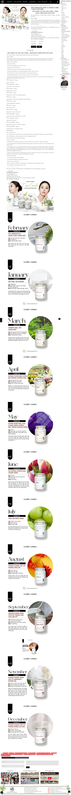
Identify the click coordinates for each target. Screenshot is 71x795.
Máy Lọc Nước (65, 34)
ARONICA (64, 70)
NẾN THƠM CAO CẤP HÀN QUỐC (29, 754)
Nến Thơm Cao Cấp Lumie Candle (24, 5)
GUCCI (62, 41)
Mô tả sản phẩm (30, 50)
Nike (62, 52)
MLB (62, 54)
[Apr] (18, 27)
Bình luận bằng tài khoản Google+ (22, 757)
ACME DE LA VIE (64, 28)
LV (61, 43)
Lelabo (62, 55)
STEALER (63, 46)
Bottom (62, 12)
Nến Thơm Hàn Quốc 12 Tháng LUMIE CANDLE (44, 754)
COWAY (62, 32)
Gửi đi (28, 767)
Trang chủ (6, 5)
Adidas (62, 51)
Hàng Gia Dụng (64, 68)
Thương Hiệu (63, 25)
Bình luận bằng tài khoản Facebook (8, 757)
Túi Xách (63, 18)
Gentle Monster (63, 21)
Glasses (62, 24)
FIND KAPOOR (64, 26)
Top (62, 11)
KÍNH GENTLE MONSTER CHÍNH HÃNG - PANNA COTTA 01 (65, 87)
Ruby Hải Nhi (5, 753)
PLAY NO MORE (64, 37)
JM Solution (63, 38)
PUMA (62, 57)
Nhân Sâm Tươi (64, 71)
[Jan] (26, 27)
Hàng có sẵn (63, 8)
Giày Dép (63, 15)
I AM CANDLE (11, 753)
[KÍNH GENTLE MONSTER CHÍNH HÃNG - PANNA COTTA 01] (65, 80)
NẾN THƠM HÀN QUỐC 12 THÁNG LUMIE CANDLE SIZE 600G (40, 5)
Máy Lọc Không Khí (66, 35)
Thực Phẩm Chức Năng (65, 66)
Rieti (61, 2)
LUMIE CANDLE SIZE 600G (5, 755)
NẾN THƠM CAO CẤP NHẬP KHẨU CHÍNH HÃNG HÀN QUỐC (12, 754)
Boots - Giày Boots (65, 17)
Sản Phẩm (10, 5)
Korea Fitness (64, 4)
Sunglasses (63, 22)
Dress (62, 9)
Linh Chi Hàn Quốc (65, 62)
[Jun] (11, 27)
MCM (62, 48)
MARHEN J (63, 29)
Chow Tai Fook (64, 40)
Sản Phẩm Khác (15, 5)
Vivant (62, 44)
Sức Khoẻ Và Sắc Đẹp (65, 64)
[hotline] (2, 792)
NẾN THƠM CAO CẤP (32, 753)
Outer (62, 6)
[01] (4, 27)
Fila (62, 49)
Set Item (63, 14)
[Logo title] (2, 1)
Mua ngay (34, 46)
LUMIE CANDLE (54, 753)
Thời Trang (62, 3)
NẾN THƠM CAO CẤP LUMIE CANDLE (43, 753)
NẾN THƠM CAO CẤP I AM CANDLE (21, 753)
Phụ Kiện (63, 20)
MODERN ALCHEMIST (65, 31)
